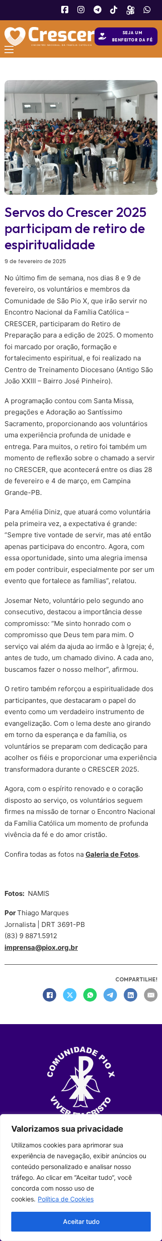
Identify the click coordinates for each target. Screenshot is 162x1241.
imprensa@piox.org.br (41, 947)
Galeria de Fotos (112, 854)
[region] (81, 1177)
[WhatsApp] (90, 995)
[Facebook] (49, 995)
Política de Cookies (66, 1199)
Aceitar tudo (81, 1221)
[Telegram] (110, 995)
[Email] (151, 995)
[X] (69, 995)
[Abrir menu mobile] (9, 49)
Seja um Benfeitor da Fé (132, 36)
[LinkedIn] (130, 995)
